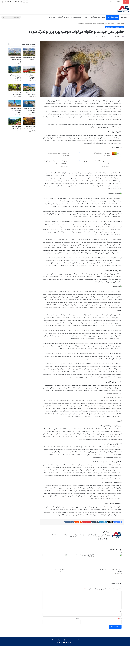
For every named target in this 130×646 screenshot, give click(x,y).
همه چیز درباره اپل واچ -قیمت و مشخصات (58, 153)
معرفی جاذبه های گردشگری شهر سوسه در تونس (29, 128)
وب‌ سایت (78, 619)
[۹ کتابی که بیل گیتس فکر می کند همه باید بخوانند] (109, 561)
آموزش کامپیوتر (76, 17)
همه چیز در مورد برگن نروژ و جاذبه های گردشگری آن (15, 77)
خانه (122, 23)
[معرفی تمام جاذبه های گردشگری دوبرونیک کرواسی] (29, 103)
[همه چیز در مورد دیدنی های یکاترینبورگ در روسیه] (14, 52)
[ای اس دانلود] (123, 9)
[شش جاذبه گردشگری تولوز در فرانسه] (29, 87)
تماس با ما (52, 17)
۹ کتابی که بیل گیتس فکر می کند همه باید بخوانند (111, 570)
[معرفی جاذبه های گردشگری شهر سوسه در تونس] (29, 121)
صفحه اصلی (124, 17)
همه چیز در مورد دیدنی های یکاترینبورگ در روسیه (15, 59)
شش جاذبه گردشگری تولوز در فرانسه (30, 94)
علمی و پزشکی (109, 27)
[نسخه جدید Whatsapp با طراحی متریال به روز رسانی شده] (116, 163)
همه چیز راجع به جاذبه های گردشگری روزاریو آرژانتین (15, 110)
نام (120, 611)
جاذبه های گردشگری (63, 17)
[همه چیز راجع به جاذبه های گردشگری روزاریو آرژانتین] (14, 103)
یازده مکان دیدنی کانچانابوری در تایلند (16, 94)
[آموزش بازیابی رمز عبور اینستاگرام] (116, 155)
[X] (105, 539)
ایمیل (120, 619)
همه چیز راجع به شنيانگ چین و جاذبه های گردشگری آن (29, 77)
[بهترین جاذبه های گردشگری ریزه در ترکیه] (14, 121)
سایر (86, 17)
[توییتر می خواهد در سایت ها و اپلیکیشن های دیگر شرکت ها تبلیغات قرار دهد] (75, 163)
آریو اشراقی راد (118, 37)
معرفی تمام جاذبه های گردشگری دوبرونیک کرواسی (29, 110)
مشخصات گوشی (95, 17)
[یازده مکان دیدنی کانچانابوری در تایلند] (14, 87)
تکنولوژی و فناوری (113, 17)
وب (104, 17)
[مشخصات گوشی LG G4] (55, 561)
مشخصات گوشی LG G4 (61, 570)
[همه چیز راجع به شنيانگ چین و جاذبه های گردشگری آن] (29, 69)
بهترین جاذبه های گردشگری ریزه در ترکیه (16, 127)
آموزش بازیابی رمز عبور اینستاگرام (102, 153)
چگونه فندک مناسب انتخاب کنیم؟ (114, 2)
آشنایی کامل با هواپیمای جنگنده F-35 (84, 555)
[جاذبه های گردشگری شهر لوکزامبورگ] (29, 52)
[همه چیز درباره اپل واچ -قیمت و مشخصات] (75, 155)
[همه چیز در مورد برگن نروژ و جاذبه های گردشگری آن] (14, 69)
